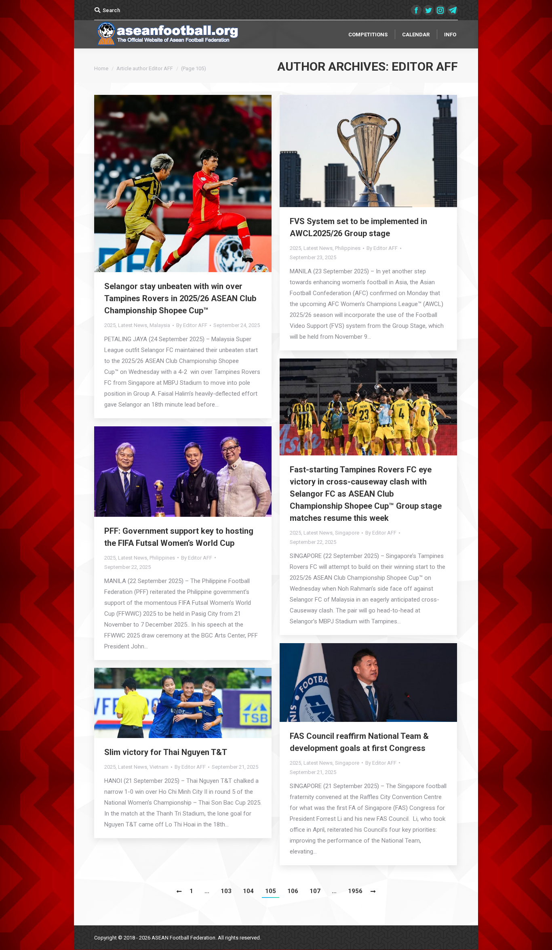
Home (101, 68)
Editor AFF (425, 66)
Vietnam (159, 767)
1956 (355, 891)
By (191, 325)
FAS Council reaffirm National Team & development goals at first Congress (359, 742)
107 (315, 891)
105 (270, 891)
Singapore (347, 533)
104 (248, 891)
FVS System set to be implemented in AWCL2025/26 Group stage (358, 227)
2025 (110, 325)
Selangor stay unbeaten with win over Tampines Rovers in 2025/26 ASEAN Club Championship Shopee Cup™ (180, 298)
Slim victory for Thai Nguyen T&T (165, 752)
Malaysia (160, 325)
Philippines (347, 248)
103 (226, 891)
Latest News (132, 325)
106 (292, 891)
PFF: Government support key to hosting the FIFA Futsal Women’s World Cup (178, 537)
